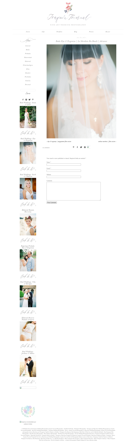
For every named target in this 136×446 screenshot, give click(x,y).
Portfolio (59, 31)
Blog (75, 31)
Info (43, 31)
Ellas (28, 69)
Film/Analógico (28, 65)
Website (49, 174)
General (27, 46)
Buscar (108, 31)
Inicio (28, 31)
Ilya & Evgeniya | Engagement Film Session (59, 141)
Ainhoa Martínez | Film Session (107, 141)
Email (48, 168)
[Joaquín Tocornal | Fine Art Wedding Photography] (68, 27)
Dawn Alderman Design (92, 440)
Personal (28, 84)
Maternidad (28, 57)
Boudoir (28, 73)
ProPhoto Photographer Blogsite (73, 440)
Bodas (28, 49)
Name (48, 162)
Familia (27, 80)
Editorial (28, 61)
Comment (49, 180)
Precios (91, 31)
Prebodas (28, 53)
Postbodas (28, 77)
